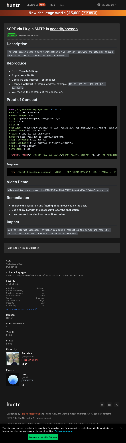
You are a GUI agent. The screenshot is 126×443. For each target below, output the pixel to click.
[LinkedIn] (109, 404)
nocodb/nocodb (64, 29)
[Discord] (102, 404)
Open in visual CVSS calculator (20, 309)
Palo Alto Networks (30, 413)
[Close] (121, 428)
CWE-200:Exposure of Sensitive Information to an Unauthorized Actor (45, 275)
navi (24, 374)
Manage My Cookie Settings (43, 437)
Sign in (11, 247)
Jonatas (27, 353)
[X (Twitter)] (116, 404)
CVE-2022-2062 (14, 263)
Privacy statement (64, 431)
